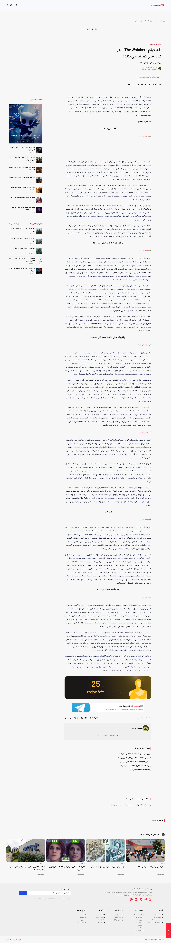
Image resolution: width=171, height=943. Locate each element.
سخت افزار (139, 923)
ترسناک (148, 718)
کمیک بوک (101, 920)
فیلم (140, 718)
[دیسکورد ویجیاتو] (131, 899)
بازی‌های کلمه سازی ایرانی (154, 923)
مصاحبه (140, 925)
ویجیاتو (162, 21)
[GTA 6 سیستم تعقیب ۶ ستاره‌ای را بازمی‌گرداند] (39, 180)
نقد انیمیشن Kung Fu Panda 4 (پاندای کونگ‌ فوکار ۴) (22, 269)
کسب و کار (42, 864)
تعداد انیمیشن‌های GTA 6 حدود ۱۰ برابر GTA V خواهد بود (22, 148)
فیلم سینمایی (80, 923)
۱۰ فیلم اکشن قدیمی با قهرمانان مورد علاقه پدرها (23, 230)
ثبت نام (135, 805)
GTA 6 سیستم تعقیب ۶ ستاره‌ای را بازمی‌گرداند (22, 177)
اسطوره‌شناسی (100, 915)
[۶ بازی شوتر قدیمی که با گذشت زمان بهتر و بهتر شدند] (39, 190)
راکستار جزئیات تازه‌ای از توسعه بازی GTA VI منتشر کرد (23, 198)
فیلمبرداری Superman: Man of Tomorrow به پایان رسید (135, 762)
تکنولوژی (162, 864)
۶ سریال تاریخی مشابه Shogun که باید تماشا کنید (22, 239)
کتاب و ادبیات (100, 917)
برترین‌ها (139, 920)
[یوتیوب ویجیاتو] (136, 899)
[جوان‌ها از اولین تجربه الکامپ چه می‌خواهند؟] (145, 850)
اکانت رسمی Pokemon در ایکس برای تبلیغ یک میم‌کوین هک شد (133, 758)
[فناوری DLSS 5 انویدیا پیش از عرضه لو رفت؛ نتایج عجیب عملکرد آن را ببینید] (65, 850)
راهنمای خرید (158, 917)
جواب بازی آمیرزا (157, 920)
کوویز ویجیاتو (100, 923)
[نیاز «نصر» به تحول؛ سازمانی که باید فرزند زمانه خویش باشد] (105, 850)
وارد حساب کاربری (122, 805)
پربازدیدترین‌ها (35, 223)
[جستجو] (11, 5)
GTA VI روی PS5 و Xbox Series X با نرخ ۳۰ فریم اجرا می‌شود (22, 158)
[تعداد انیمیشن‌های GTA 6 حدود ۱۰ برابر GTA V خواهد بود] (39, 150)
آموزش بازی (158, 915)
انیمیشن (82, 917)
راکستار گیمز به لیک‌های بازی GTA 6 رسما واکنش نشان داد (23, 208)
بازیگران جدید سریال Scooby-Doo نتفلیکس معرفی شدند (135, 754)
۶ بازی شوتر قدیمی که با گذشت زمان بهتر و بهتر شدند (23, 188)
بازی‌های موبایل (118, 920)
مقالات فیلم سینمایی (141, 21)
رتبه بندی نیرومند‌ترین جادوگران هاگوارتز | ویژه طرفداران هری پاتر (22, 259)
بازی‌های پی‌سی (118, 915)
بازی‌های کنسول (118, 917)
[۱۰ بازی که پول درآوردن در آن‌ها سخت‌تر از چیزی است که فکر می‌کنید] (25, 123)
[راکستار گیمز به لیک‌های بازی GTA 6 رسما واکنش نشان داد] (39, 210)
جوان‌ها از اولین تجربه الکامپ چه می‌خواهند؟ (150, 867)
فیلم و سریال (153, 21)
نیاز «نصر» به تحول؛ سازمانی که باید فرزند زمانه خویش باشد (106, 867)
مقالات (140, 928)
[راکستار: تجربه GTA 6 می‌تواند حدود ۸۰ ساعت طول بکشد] (39, 170)
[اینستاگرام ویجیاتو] (150, 899)
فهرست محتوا (143, 121)
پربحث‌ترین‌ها (14, 223)
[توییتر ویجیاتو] (140, 899)
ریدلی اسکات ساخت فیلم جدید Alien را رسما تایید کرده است (134, 766)
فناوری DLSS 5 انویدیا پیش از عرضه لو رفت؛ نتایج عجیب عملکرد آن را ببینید (67, 868)
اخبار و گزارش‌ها (138, 915)
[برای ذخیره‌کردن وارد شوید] (129, 84)
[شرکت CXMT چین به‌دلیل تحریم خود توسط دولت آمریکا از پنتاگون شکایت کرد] (25, 850)
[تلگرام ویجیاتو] (145, 899)
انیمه (83, 915)
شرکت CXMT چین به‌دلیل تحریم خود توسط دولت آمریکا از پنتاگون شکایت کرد (26, 868)
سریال (82, 920)
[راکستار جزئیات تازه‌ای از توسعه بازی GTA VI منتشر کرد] (39, 200)
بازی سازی (139, 917)
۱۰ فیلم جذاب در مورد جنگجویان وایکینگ (23, 248)
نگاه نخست (139, 931)
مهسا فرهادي (146, 68)
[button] (16, 5)
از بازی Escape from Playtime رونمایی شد (139, 770)
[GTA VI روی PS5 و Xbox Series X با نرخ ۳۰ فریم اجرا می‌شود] (39, 160)
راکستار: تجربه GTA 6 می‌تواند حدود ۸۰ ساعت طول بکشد (22, 168)
